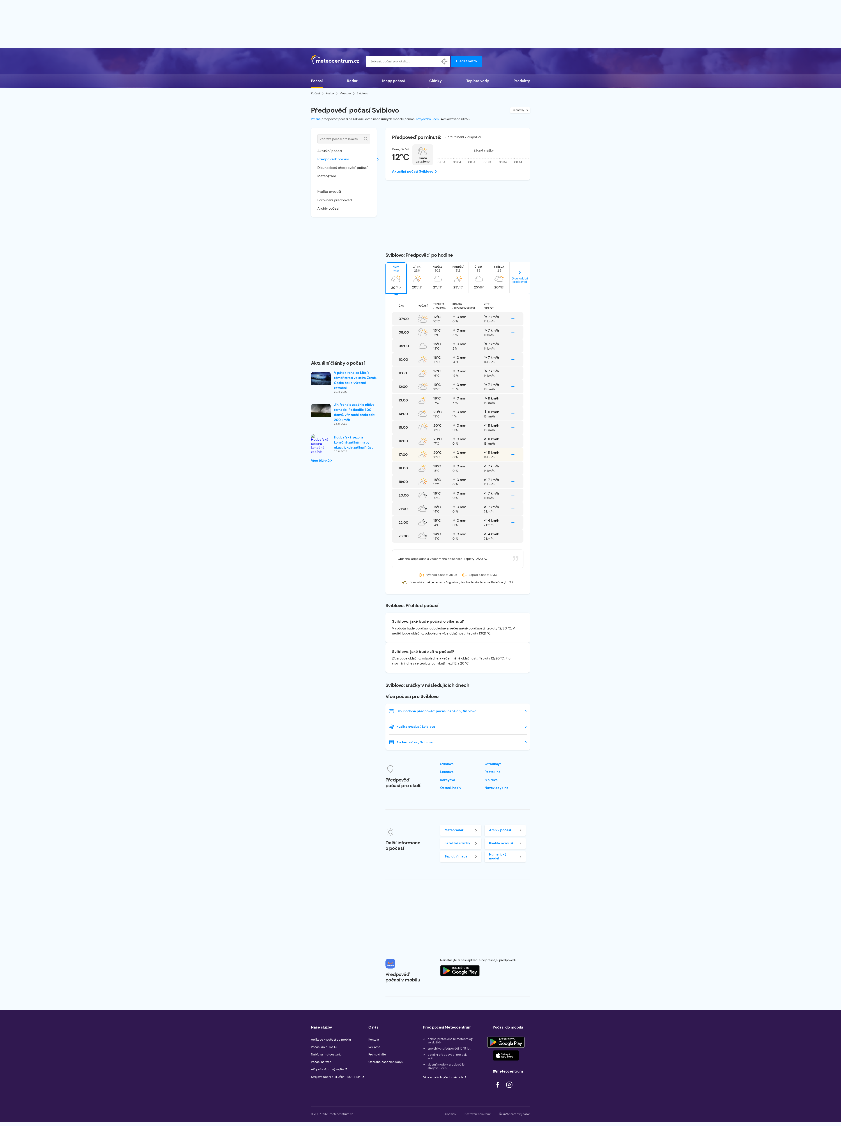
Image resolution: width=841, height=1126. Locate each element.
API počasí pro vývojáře (327, 1069)
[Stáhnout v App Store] (506, 1055)
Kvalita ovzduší (329, 191)
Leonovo (447, 772)
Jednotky (518, 110)
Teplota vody (477, 80)
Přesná (316, 119)
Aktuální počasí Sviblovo (412, 171)
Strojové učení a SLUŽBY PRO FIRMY (336, 1077)
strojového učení (427, 119)
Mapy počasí (393, 80)
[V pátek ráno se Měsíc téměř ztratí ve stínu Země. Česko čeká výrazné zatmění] (321, 378)
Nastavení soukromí (478, 1114)
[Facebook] (498, 1089)
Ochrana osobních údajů (385, 1062)
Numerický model (498, 856)
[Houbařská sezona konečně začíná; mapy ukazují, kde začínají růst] (321, 450)
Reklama (374, 1047)
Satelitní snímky (457, 843)
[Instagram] (509, 1089)
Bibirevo (491, 780)
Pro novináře (377, 1054)
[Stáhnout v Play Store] (506, 1042)
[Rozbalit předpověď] (513, 306)
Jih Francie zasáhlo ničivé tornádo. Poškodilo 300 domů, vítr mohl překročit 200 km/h (354, 412)
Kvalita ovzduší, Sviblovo (415, 727)
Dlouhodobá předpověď (520, 280)
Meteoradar (454, 830)
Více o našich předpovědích (443, 1077)
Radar (352, 80)
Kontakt (373, 1039)
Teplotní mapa (456, 856)
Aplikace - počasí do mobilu (331, 1039)
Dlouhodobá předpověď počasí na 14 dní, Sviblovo (436, 711)
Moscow (345, 93)
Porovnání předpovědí (335, 200)
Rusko (330, 93)
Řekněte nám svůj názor (514, 1114)
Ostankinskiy (450, 788)
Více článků (320, 460)
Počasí (317, 80)
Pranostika (417, 582)
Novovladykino (496, 788)
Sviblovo (447, 764)
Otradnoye (493, 764)
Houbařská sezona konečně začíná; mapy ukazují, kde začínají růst (353, 442)
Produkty (522, 80)
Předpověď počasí (333, 159)
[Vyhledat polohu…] (444, 61)
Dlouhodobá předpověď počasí (342, 167)
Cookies (450, 1114)
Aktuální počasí (329, 150)
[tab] (396, 277)
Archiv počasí (328, 208)
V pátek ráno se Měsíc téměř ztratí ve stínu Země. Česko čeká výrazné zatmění (355, 380)
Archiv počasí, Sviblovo (414, 742)
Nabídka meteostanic (326, 1054)
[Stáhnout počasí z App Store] (460, 970)
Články (435, 80)
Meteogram (326, 176)
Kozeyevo (447, 780)
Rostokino (492, 772)
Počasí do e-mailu (324, 1047)
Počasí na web (321, 1062)
